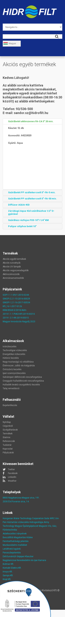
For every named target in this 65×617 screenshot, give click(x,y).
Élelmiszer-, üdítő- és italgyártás (19, 365)
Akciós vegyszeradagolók (16, 270)
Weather (12, 481)
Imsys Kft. (8, 571)
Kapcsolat (8, 449)
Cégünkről (8, 426)
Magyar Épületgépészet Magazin (31, 526)
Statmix (6, 437)
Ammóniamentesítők (13, 278)
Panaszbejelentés (12, 552)
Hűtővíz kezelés (11, 358)
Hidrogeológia (36, 522)
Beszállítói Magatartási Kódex (18, 537)
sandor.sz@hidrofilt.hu (31, 113)
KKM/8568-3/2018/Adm (14, 310)
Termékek (7, 433)
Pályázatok (8, 452)
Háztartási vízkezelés (18, 522)
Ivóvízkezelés (9, 346)
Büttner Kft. (8, 564)
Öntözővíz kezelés (12, 369)
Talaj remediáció (11, 388)
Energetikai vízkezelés (14, 354)
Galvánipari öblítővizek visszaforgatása (22, 377)
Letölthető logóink (12, 549)
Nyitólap (7, 422)
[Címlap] (30, 7)
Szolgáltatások (10, 429)
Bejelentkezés (10, 405)
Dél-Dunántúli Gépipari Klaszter (18, 556)
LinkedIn (12, 477)
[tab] (32, 121)
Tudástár (7, 445)
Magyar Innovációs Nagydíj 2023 (19, 321)
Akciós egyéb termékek (14, 259)
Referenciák (9, 441)
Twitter (11, 469)
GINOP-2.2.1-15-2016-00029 (16, 298)
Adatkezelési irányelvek (15, 533)
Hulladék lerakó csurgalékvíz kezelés (21, 384)
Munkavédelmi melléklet (15, 545)
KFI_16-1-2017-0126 (12, 306)
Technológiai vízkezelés (15, 350)
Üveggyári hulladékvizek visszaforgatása (23, 381)
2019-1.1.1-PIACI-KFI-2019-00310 (19, 314)
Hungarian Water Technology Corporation (23, 518)
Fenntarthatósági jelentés (16, 541)
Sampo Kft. (8, 575)
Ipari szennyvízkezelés (14, 373)
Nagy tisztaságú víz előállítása (18, 362)
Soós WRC (49, 518)
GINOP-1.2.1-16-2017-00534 (16, 302)
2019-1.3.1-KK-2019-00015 (16, 317)
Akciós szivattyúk (11, 263)
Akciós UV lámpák (12, 266)
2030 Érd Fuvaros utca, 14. (16, 501)
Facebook (13, 473)
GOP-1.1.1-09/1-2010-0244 (16, 295)
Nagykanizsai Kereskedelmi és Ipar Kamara (24, 560)
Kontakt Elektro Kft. (12, 568)
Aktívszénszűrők (11, 274)
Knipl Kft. (7, 579)
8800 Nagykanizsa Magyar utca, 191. (21, 497)
